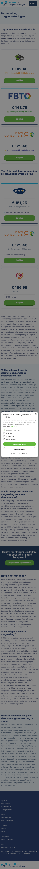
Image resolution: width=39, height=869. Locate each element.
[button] (19, 454)
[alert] (19, 434)
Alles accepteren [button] (19, 444)
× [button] (35, 414)
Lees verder (14, 426)
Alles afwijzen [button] (19, 449)
